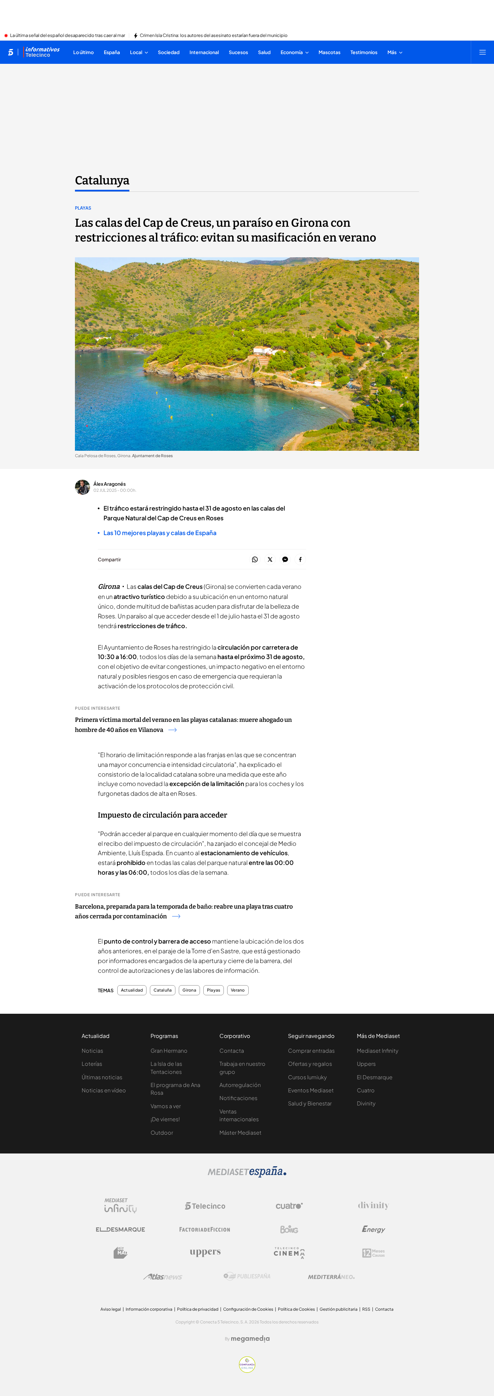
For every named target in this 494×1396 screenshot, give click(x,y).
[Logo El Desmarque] (120, 1229)
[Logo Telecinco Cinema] (289, 1253)
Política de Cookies (296, 1309)
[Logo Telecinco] (205, 1205)
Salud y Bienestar (310, 1103)
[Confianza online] (247, 1371)
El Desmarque (375, 1077)
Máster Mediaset (240, 1132)
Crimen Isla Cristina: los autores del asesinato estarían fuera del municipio (214, 35)
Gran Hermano (169, 1050)
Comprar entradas (311, 1050)
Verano (238, 990)
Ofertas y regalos (310, 1063)
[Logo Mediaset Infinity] (121, 1205)
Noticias (92, 1050)
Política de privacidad (197, 1309)
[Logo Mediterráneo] (331, 1276)
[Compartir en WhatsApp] (255, 560)
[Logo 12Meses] (373, 1253)
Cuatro (366, 1090)
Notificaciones (238, 1097)
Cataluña (163, 990)
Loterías (92, 1063)
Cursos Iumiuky (307, 1077)
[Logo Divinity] (373, 1205)
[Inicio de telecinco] (10, 52)
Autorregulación (240, 1084)
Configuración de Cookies (248, 1309)
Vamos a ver (166, 1105)
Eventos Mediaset (311, 1090)
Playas (83, 208)
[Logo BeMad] (121, 1253)
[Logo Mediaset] (247, 1175)
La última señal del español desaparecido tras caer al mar (67, 35)
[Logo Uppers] (205, 1253)
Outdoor (162, 1132)
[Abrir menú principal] (482, 52)
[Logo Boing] (289, 1229)
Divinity (366, 1103)
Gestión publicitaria (339, 1309)
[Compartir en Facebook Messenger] (285, 560)
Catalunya (102, 180)
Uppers (366, 1063)
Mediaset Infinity (378, 1050)
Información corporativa (149, 1309)
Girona (189, 990)
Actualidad (132, 990)
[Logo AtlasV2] (162, 1276)
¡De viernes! (165, 1119)
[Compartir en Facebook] (300, 560)
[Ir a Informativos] (41, 52)
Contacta (231, 1050)
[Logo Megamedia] (250, 1339)
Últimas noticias (102, 1077)
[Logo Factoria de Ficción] (205, 1229)
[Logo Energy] (373, 1229)
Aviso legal (110, 1309)
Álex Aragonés (109, 483)
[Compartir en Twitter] (270, 560)
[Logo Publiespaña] (247, 1276)
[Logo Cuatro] (289, 1205)
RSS (366, 1309)
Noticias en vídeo (104, 1090)
